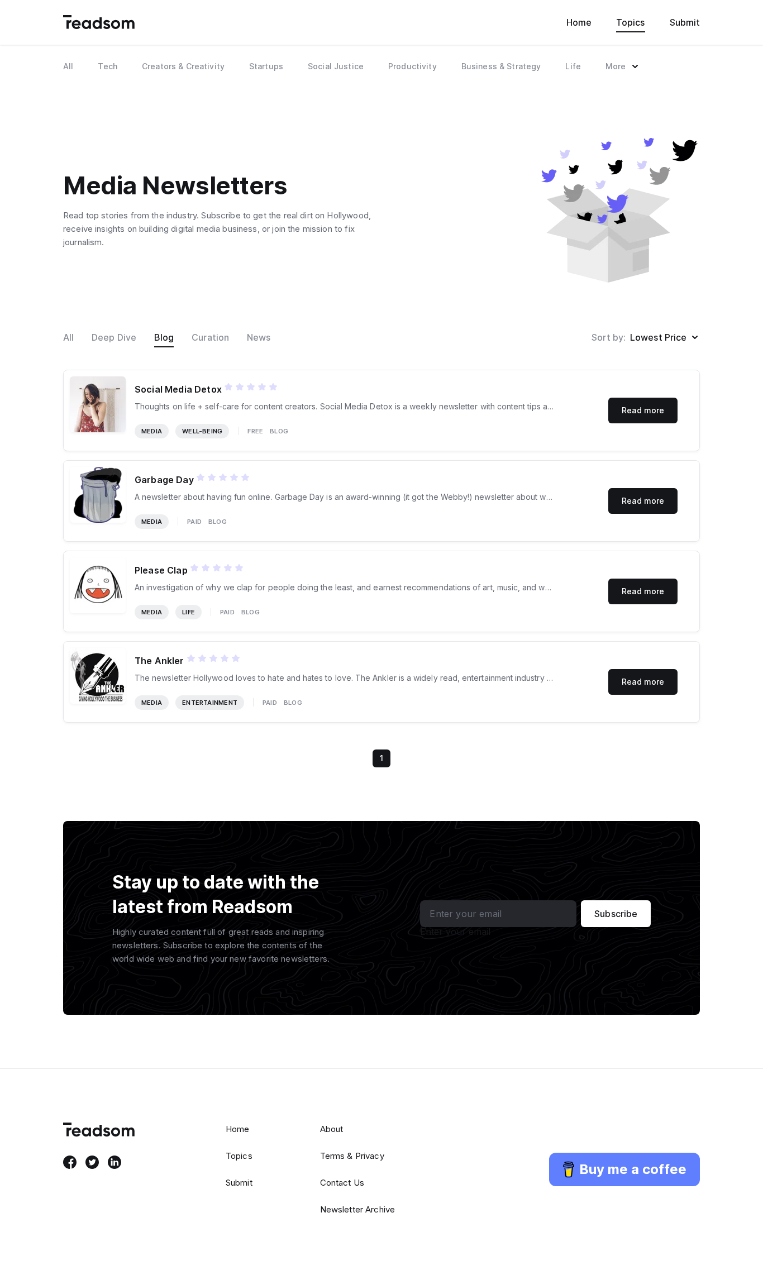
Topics (630, 22)
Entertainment (209, 702)
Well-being (202, 431)
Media (151, 431)
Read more (643, 410)
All (68, 337)
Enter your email (455, 931)
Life (188, 612)
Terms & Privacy (352, 1155)
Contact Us (342, 1182)
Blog (164, 337)
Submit (685, 22)
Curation (210, 337)
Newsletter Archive (357, 1209)
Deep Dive (114, 337)
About (332, 1129)
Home (579, 22)
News (258, 337)
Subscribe (615, 913)
